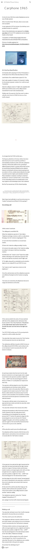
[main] (16, 8)
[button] (2, 2)
